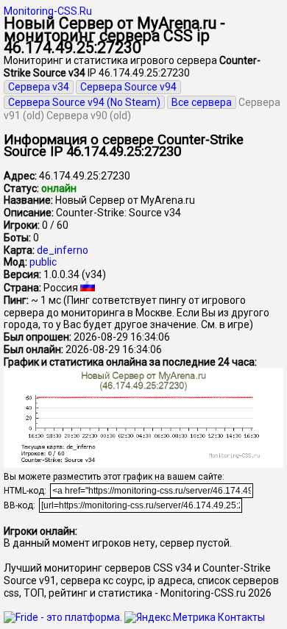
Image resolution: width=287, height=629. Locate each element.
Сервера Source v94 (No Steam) (84, 102)
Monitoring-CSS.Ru (48, 11)
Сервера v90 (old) (88, 115)
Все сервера (201, 102)
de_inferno (62, 250)
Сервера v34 (38, 87)
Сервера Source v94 (128, 87)
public (43, 262)
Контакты (241, 617)
